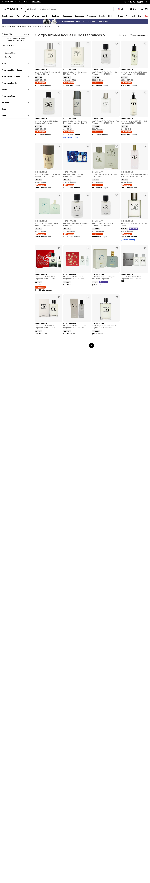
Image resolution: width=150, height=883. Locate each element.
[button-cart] (146, 9)
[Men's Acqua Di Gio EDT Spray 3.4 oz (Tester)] (145, 195)
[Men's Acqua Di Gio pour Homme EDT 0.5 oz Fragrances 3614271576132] (145, 146)
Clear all (26, 34)
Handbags (56, 16)
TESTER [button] (134, 229)
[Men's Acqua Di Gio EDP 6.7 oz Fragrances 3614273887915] (59, 297)
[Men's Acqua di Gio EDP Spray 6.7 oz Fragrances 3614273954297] (117, 297)
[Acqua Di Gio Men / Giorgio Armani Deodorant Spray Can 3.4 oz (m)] (88, 92)
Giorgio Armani (21, 26)
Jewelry (45, 16)
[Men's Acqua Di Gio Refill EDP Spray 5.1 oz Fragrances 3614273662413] (145, 43)
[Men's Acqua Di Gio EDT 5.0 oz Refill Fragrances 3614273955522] (145, 92)
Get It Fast (8, 57)
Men (18, 16)
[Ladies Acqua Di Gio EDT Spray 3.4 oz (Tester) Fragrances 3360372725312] (117, 248)
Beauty (102, 16)
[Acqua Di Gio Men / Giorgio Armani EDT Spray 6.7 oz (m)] (88, 43)
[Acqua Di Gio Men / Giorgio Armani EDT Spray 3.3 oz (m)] (59, 43)
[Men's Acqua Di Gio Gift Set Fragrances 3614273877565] (88, 248)
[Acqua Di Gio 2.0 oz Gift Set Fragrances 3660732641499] (145, 248)
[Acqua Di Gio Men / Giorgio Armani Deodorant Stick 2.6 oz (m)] (59, 146)
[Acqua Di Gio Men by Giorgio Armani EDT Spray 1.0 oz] (117, 146)
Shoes (120, 16)
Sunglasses (67, 16)
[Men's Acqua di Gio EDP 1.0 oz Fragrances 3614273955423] (117, 195)
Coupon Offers (10, 53)
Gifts (140, 16)
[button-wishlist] (142, 9)
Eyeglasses (79, 16)
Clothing (111, 16)
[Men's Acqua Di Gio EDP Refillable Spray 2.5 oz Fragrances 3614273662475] (59, 92)
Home (4, 26)
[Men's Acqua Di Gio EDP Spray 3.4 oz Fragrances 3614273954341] (117, 43)
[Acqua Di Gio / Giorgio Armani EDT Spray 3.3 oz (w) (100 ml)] (59, 195)
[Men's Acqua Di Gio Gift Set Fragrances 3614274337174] (59, 248)
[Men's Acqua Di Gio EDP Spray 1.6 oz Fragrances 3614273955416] (88, 195)
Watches (35, 16)
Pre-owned (130, 16)
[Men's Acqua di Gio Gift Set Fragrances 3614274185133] (88, 146)
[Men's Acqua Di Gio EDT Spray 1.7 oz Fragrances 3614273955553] (117, 92)
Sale (146, 16)
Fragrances (91, 16)
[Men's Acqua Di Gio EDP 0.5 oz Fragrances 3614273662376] (88, 297)
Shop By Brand (7, 16)
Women (26, 16)
